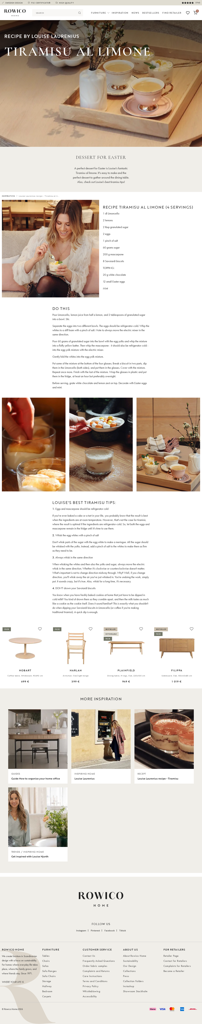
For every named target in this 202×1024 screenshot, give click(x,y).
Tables (46, 955)
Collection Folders (133, 981)
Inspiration (120, 12)
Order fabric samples (95, 966)
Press (126, 976)
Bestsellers (150, 12)
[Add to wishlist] (40, 628)
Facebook (109, 930)
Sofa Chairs (49, 976)
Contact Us (89, 955)
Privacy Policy (90, 986)
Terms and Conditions (95, 981)
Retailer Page (171, 955)
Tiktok (122, 930)
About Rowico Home (134, 955)
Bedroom (47, 991)
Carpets (46, 996)
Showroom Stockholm (135, 991)
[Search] (79, 12)
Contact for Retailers (175, 961)
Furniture (98, 12)
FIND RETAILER (171, 12)
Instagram (81, 930)
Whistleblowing (91, 991)
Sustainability (130, 961)
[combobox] (54, 12)
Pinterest (95, 930)
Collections (129, 971)
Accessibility (90, 996)
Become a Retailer (173, 971)
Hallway (47, 986)
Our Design (129, 966)
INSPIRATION (8, 195)
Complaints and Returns (96, 971)
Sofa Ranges (49, 971)
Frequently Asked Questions (99, 961)
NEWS (135, 12)
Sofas (45, 966)
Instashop (128, 986)
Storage (46, 981)
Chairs (46, 961)
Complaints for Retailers (177, 966)
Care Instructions (92, 976)
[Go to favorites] (188, 13)
